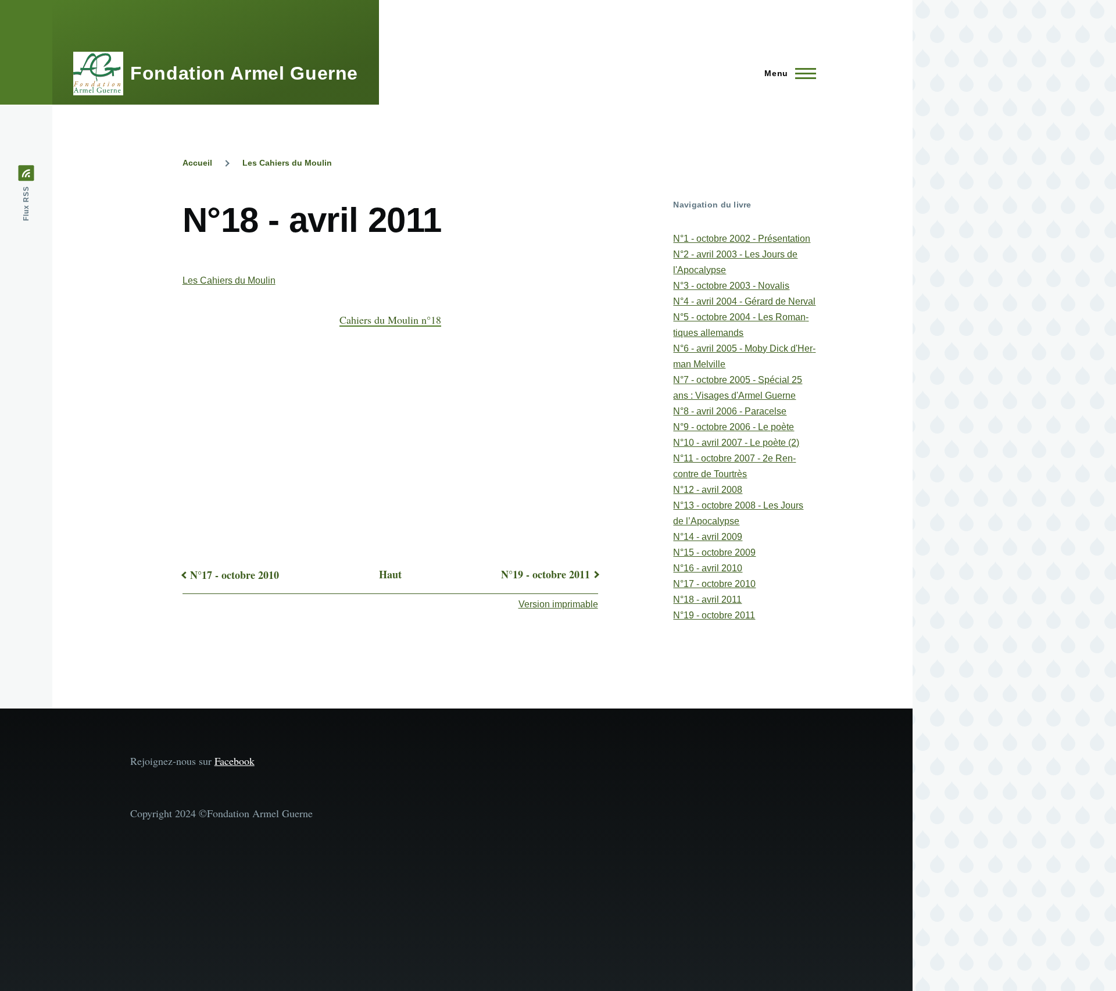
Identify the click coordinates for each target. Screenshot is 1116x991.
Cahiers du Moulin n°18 (390, 320)
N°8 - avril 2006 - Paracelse (729, 411)
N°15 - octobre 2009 (714, 552)
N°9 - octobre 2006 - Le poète (733, 427)
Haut (390, 574)
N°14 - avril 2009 (707, 537)
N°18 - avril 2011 (707, 599)
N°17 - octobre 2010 (234, 574)
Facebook (234, 761)
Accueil (197, 162)
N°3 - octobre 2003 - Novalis (731, 286)
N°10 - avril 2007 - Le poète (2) (736, 443)
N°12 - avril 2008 (707, 490)
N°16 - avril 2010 (707, 568)
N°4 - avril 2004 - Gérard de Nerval (744, 301)
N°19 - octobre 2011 (545, 574)
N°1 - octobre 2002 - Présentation (741, 239)
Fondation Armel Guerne (244, 73)
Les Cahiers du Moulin (287, 162)
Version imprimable (558, 604)
